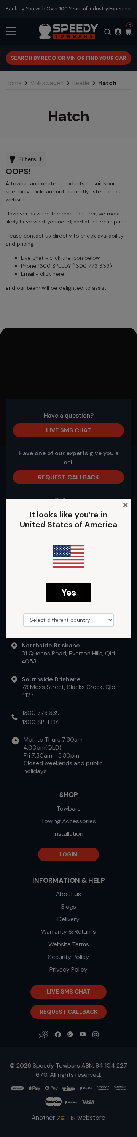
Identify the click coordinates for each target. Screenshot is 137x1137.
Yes (68, 592)
